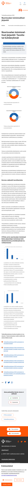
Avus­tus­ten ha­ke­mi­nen (8, 459)
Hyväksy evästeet (7, 484)
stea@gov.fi (5, 450)
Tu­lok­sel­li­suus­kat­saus (9, 419)
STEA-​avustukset (8, 415)
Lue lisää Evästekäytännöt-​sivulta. (9, 475)
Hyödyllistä (15, 398)
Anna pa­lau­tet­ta (15, 433)
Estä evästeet (19, 480)
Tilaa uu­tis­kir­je (14, 430)
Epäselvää (15, 402)
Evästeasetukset (8, 480)
